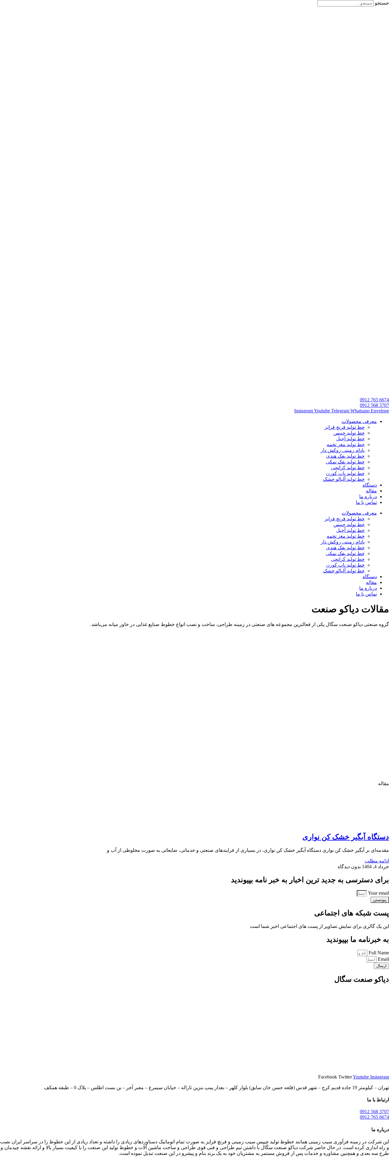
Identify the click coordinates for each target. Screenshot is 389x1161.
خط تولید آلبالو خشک (344, 479)
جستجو (382, 2)
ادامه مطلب (377, 860)
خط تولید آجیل (350, 438)
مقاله (371, 490)
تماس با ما (366, 502)
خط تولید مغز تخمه (346, 444)
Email (383, 959)
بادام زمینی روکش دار (343, 450)
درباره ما (368, 496)
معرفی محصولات (359, 421)
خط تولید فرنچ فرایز (345, 427)
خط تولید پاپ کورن (345, 473)
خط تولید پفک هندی (345, 456)
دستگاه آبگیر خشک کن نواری (345, 837)
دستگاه (370, 485)
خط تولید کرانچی (348, 467)
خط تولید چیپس (349, 432)
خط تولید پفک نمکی (345, 461)
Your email (378, 893)
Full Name (378, 952)
